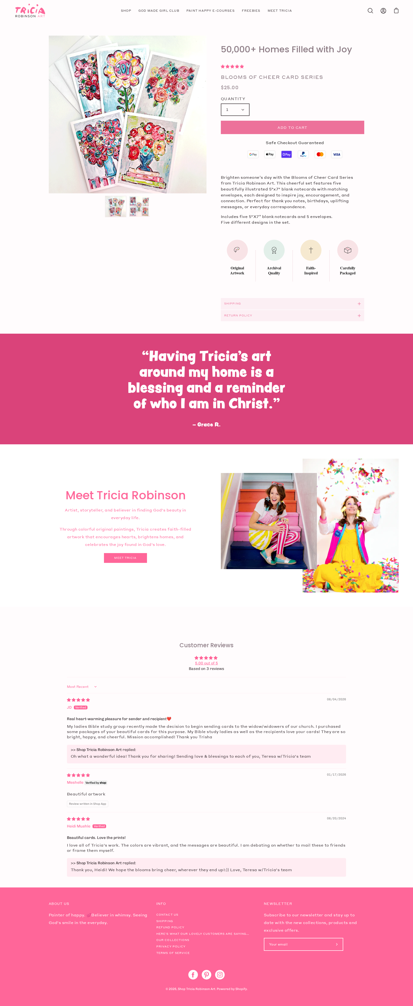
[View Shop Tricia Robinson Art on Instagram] (220, 974)
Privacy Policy (170, 946)
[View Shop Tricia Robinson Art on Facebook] (193, 974)
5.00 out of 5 (206, 663)
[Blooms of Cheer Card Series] (115, 206)
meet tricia (125, 558)
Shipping (232, 303)
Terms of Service (173, 953)
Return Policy (238, 315)
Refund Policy (170, 927)
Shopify (241, 989)
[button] (232, 66)
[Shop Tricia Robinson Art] (29, 11)
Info (161, 904)
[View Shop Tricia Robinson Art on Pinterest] (206, 974)
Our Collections (173, 940)
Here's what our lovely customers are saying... (202, 933)
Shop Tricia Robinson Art (196, 989)
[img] (78, 700)
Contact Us (167, 914)
